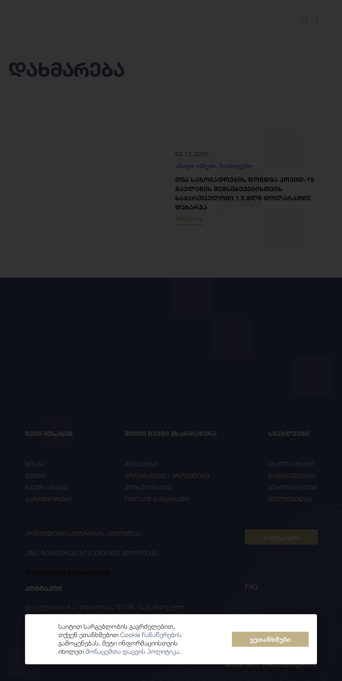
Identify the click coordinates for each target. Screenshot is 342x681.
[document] (171, 340)
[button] (270, 639)
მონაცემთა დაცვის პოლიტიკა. (133, 652)
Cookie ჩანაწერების (151, 635)
